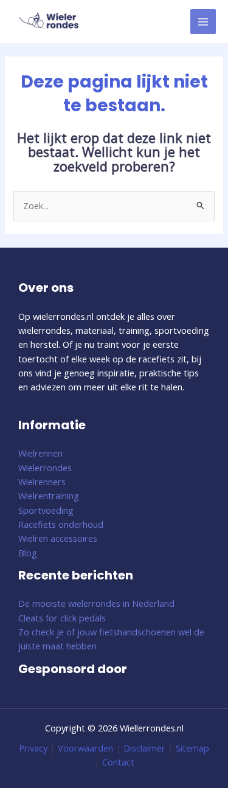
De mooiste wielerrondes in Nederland (96, 603)
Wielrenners (42, 481)
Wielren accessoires (57, 538)
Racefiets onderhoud (60, 524)
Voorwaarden (85, 748)
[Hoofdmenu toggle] (203, 22)
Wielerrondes (45, 467)
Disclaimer (144, 748)
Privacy (33, 748)
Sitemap (192, 748)
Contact (118, 762)
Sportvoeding (46, 510)
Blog (27, 553)
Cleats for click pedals (62, 618)
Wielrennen (40, 453)
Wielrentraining (48, 495)
